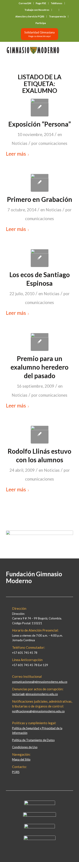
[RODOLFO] (39, 435)
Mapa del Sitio (21, 759)
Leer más (16, 154)
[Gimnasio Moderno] (33, 50)
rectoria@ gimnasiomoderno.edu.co (35, 694)
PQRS (16, 772)
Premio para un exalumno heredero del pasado (39, 366)
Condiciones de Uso (25, 747)
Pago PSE (41, 3)
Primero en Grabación (39, 199)
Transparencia (57, 16)
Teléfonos (56, 3)
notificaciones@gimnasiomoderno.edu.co (38, 711)
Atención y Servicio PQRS (29, 16)
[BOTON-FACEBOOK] (39, 804)
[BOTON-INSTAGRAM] (39, 815)
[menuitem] (25, 3)
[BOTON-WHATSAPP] (40, 839)
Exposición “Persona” (39, 124)
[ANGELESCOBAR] (39, 342)
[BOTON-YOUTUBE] (39, 827)
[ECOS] (39, 258)
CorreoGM (25, 3)
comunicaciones (52, 143)
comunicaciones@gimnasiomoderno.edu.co (39, 681)
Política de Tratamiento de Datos (33, 740)
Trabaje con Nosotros (36, 9)
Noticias (19, 143)
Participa (41, 23)
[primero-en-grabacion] (39, 183)
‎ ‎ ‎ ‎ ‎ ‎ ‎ (55, 9)
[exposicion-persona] (39, 107)
